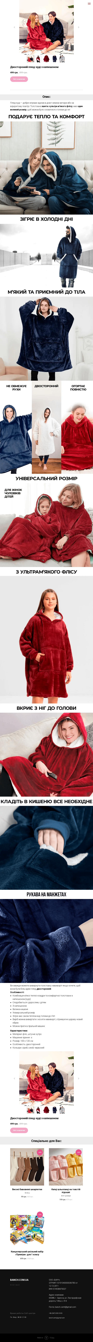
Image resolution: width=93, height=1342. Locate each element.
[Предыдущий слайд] (14, 27)
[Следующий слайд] (78, 27)
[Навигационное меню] (89, 3)
